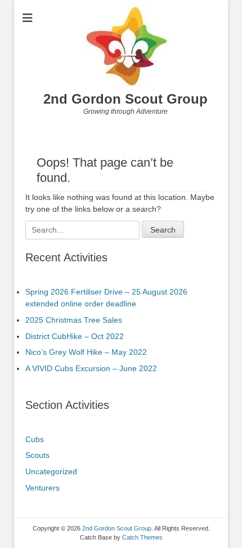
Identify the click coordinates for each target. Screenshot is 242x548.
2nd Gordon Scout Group (125, 98)
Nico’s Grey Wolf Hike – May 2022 (86, 352)
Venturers (42, 487)
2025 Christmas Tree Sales (73, 319)
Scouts (37, 455)
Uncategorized (51, 471)
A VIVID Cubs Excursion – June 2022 (91, 368)
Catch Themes (142, 537)
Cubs (34, 439)
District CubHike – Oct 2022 (74, 336)
